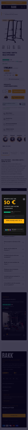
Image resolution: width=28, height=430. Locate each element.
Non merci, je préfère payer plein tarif (14, 233)
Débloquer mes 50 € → (14, 221)
